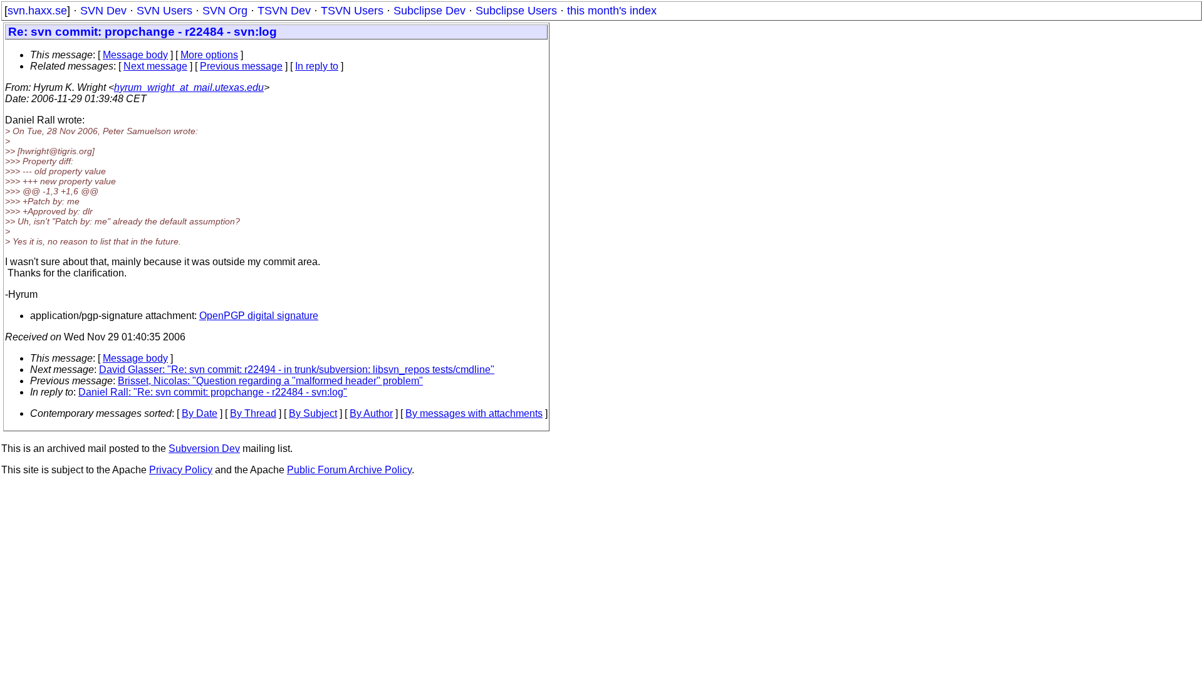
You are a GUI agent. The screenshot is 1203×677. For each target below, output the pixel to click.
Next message (155, 66)
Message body (135, 55)
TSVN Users (352, 10)
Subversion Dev (204, 448)
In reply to (316, 66)
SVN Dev (103, 10)
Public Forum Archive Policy (349, 469)
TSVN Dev (284, 10)
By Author (371, 413)
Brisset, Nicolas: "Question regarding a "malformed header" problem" (270, 380)
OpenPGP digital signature (258, 315)
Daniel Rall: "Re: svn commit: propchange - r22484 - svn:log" (212, 392)
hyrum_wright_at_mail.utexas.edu (189, 87)
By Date (199, 413)
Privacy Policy (180, 469)
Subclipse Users (516, 10)
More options (209, 55)
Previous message (241, 66)
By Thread (253, 413)
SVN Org (224, 10)
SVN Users (164, 10)
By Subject (313, 413)
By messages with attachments (474, 413)
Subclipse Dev (429, 10)
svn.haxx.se (37, 10)
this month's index (612, 10)
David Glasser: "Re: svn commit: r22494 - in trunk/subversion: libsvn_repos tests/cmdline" (296, 369)
